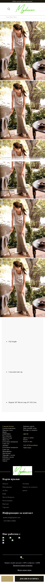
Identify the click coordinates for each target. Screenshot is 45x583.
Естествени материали (10, 442)
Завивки (5, 445)
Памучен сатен (8, 430)
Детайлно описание (12, 188)
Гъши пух (6, 443)
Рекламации (8, 190)
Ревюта (26, 188)
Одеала (5, 461)
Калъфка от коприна (30, 430)
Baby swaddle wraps (30, 428)
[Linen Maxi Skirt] (22, 79)
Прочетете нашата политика (22, 565)
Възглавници (7, 436)
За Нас (5, 490)
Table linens (27, 447)
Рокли (25, 439)
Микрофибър (7, 451)
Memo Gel (6, 440)
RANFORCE (7, 434)
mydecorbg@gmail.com (11, 517)
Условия (25, 484)
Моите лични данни (25, 570)
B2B (4, 494)
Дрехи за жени (28, 438)
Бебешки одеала (28, 426)
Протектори (7, 453)
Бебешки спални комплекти (8, 458)
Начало (5, 484)
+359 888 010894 (9, 521)
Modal (5, 432)
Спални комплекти (9, 428)
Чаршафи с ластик (9, 455)
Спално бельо (8, 426)
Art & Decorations (30, 445)
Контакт (6, 504)
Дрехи (25, 434)
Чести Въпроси (8, 497)
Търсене (6, 507)
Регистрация (7, 500)
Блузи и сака (27, 441)
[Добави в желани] (7, 579)
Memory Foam (7, 438)
